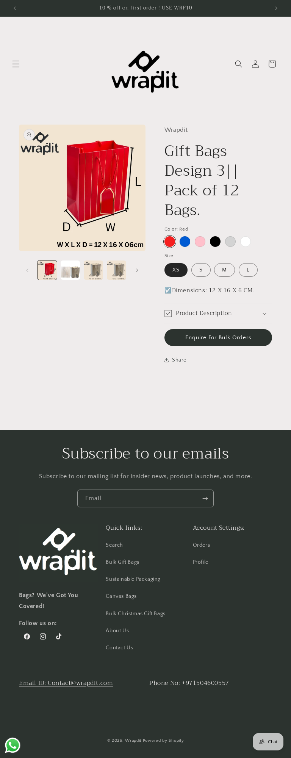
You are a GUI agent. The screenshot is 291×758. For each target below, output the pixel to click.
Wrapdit (133, 740)
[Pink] (200, 241)
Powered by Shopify (163, 740)
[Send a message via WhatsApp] (13, 745)
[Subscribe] (205, 498)
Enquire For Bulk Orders (218, 337)
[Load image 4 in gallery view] (116, 270)
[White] (245, 241)
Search (114, 545)
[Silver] (230, 241)
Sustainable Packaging (133, 579)
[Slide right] (137, 270)
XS (176, 270)
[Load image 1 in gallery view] (47, 270)
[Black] (215, 241)
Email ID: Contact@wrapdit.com (66, 683)
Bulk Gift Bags (122, 562)
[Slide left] (27, 270)
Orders (201, 545)
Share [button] (179, 360)
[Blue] (185, 241)
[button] (16, 64)
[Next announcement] (276, 8)
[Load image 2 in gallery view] (70, 270)
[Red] (169, 241)
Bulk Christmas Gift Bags (135, 614)
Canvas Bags (121, 596)
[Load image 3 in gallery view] (93, 270)
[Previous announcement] (14, 8)
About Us (117, 631)
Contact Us (119, 648)
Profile (200, 562)
